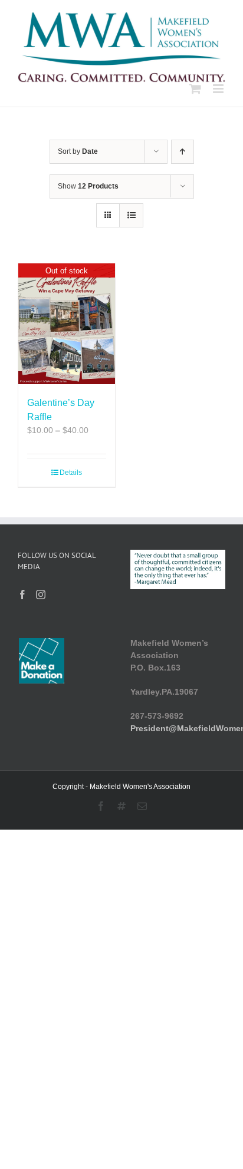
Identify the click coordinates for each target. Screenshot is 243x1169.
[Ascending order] (182, 152)
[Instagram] (40, 594)
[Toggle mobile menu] (219, 88)
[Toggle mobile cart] (195, 88)
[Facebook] (22, 594)
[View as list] (131, 215)
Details (71, 472)
